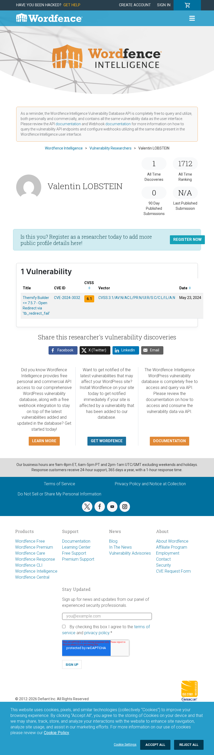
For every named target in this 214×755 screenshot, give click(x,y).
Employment (167, 553)
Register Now (187, 239)
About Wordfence (172, 541)
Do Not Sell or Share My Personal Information (59, 494)
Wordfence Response (35, 559)
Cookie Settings (125, 744)
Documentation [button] (169, 441)
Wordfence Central (32, 577)
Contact (163, 559)
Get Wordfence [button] (107, 441)
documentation (68, 124)
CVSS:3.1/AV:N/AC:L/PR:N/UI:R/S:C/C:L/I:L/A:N (136, 298)
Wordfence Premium (34, 547)
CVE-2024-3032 (67, 298)
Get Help (71, 5)
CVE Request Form (173, 571)
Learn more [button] (44, 441)
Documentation (76, 541)
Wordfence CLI (29, 565)
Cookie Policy (56, 732)
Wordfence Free (30, 541)
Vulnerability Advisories (130, 553)
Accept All (155, 745)
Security (163, 565)
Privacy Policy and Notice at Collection (150, 483)
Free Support (74, 553)
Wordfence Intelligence (36, 571)
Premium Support (78, 559)
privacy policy (96, 632)
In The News (120, 547)
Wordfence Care (30, 553)
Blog (113, 541)
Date (183, 288)
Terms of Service (59, 483)
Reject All (188, 745)
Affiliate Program (171, 547)
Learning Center (76, 547)
